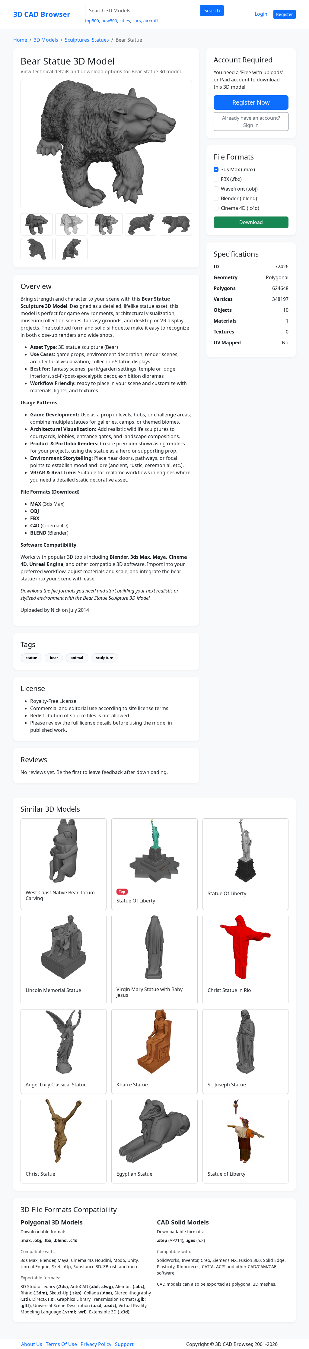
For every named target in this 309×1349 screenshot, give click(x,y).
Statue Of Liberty (135, 900)
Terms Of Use (61, 1344)
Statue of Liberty (226, 1174)
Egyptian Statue (134, 1174)
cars (136, 21)
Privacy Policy (96, 1344)
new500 (109, 21)
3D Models (46, 39)
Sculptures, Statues (87, 39)
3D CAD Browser (41, 14)
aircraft (150, 21)
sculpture (104, 657)
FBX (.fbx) (231, 179)
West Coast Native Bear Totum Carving (60, 895)
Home (20, 39)
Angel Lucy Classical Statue (56, 1084)
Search (212, 10)
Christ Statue (40, 1174)
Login (261, 14)
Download (251, 222)
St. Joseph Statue (227, 1084)
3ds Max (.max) (238, 169)
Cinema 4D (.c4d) (240, 208)
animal (77, 657)
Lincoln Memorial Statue (53, 990)
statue (31, 657)
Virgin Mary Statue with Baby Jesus (149, 992)
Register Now (251, 102)
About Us (31, 1344)
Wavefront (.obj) (239, 188)
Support (124, 1344)
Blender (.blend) (239, 198)
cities (124, 21)
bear (54, 657)
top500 (92, 21)
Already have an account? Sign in (251, 121)
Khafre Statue (132, 1084)
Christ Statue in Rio (229, 990)
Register (284, 14)
